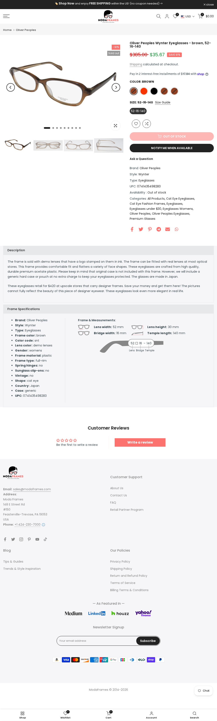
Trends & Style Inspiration (22, 569)
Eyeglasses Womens (178, 209)
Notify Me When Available (171, 148)
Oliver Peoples (26, 30)
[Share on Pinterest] (149, 229)
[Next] (116, 87)
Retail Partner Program (126, 510)
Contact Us (118, 495)
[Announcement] (108, 3)
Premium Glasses (142, 219)
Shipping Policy (121, 569)
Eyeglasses (146, 180)
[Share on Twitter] (141, 229)
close (9, 4)
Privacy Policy (120, 561)
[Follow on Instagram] (21, 539)
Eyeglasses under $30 (145, 209)
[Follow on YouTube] (37, 539)
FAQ (113, 502)
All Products (156, 198)
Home (7, 30)
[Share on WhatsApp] (176, 229)
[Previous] (10, 87)
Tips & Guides (13, 561)
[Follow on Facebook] (5, 539)
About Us (116, 488)
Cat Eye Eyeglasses (180, 198)
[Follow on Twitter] (13, 539)
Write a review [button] (140, 442)
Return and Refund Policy (128, 576)
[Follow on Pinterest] (29, 539)
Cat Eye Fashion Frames (147, 204)
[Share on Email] (167, 229)
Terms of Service (122, 583)
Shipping (136, 64)
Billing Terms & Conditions (129, 590)
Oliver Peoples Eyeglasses (170, 213)
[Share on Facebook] (132, 229)
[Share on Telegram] (158, 229)
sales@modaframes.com (32, 489)
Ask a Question (141, 159)
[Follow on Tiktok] (45, 539)
